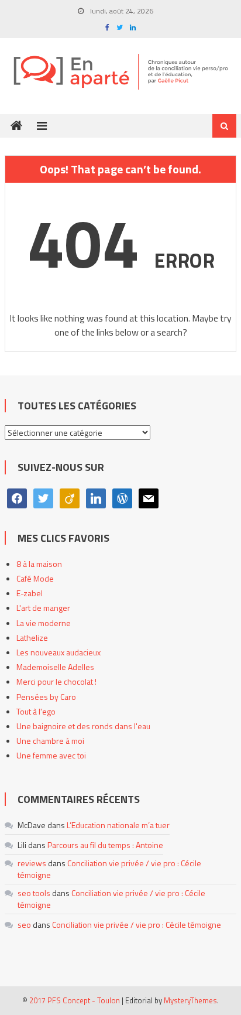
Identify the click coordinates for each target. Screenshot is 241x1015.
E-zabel (29, 593)
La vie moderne (43, 623)
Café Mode (35, 578)
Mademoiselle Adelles (55, 667)
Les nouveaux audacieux (58, 652)
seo (24, 924)
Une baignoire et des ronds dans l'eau (83, 726)
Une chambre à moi (50, 740)
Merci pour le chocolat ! (56, 681)
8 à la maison (39, 564)
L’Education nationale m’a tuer (118, 825)
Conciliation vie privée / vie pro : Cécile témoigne (109, 869)
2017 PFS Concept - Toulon (74, 1000)
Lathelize (32, 637)
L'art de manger (43, 608)
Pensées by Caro (46, 697)
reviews (32, 863)
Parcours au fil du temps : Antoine (105, 845)
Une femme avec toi (51, 755)
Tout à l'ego (36, 711)
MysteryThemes (190, 1000)
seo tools (34, 893)
